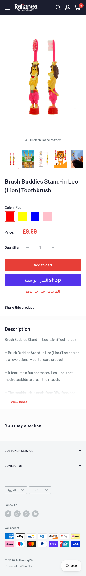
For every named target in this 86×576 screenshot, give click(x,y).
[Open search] (58, 7)
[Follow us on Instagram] (17, 513)
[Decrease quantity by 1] (27, 247)
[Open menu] (7, 8)
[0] (77, 7)
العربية (11, 490)
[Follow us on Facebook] (8, 513)
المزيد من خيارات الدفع (43, 291)
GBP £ (36, 490)
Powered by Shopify (18, 566)
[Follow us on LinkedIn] (35, 513)
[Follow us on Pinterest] (26, 513)
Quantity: (12, 247)
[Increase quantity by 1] (53, 247)
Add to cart (43, 265)
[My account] (67, 7)
